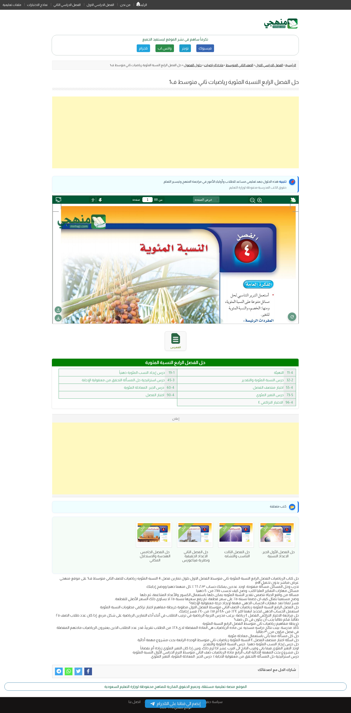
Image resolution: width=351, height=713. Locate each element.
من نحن (125, 5)
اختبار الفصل (160, 395)
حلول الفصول (193, 65)
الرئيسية (138, 5)
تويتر (185, 48)
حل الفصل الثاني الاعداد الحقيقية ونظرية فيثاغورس (196, 556)
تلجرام (143, 48)
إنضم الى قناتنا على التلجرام (179, 703)
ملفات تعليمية (12, 5)
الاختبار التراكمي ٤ (275, 402)
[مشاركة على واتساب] (68, 671)
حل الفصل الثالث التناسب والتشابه (237, 554)
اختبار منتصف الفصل (273, 387)
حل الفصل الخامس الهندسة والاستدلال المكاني (155, 556)
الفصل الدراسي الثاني (67, 5)
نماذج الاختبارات (37, 5)
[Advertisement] (175, 132)
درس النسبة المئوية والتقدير (267, 380)
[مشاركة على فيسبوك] (88, 671)
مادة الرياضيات (213, 65)
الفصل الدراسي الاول (100, 5)
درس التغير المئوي (274, 395)
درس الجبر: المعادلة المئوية (149, 387)
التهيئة (283, 372)
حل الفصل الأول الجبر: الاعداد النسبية (278, 554)
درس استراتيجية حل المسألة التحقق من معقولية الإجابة (128, 380)
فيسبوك (205, 48)
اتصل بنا (134, 702)
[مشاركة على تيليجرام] (59, 671)
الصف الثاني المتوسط (239, 65)
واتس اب (165, 48)
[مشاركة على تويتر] (78, 671)
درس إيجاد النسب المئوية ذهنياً (146, 372)
